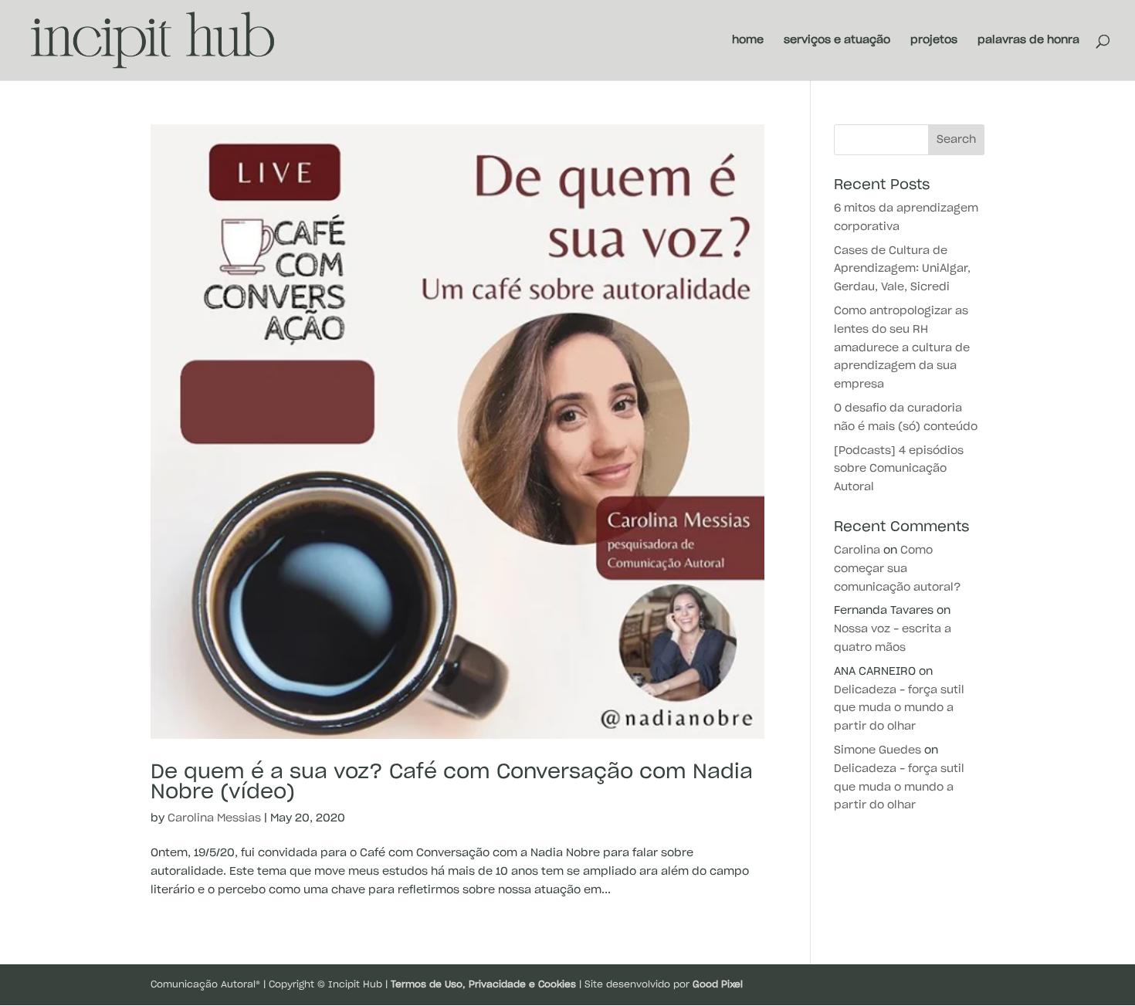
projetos (933, 40)
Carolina (857, 550)
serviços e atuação (837, 40)
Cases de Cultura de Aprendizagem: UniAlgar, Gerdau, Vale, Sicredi (902, 269)
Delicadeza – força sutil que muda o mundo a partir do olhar (899, 709)
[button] (1102, 21)
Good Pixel (718, 984)
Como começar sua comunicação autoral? (897, 569)
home (748, 40)
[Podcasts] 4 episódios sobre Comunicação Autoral (899, 469)
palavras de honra (1028, 40)
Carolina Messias (214, 818)
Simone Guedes (877, 750)
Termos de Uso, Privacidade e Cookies (483, 984)
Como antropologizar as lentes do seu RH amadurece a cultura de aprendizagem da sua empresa (902, 348)
